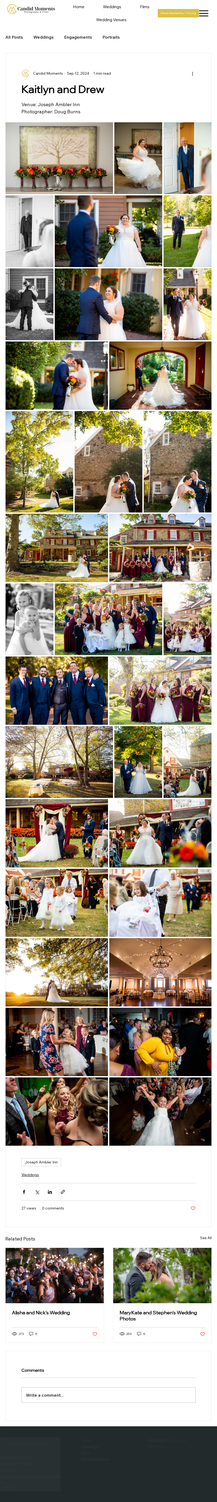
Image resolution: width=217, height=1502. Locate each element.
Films (100, 1452)
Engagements (78, 37)
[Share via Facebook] (23, 1191)
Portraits (111, 37)
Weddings (43, 37)
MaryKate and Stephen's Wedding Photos (158, 1316)
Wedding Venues (110, 1459)
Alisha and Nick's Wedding (41, 1313)
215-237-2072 (21, 1488)
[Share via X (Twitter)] (36, 1191)
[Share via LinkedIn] (49, 1191)
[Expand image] (59, 158)
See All (206, 1237)
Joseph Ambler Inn (41, 1162)
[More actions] (192, 73)
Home (101, 1440)
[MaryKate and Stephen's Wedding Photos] (162, 1275)
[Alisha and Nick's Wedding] (55, 1275)
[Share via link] (62, 1191)
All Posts (14, 37)
